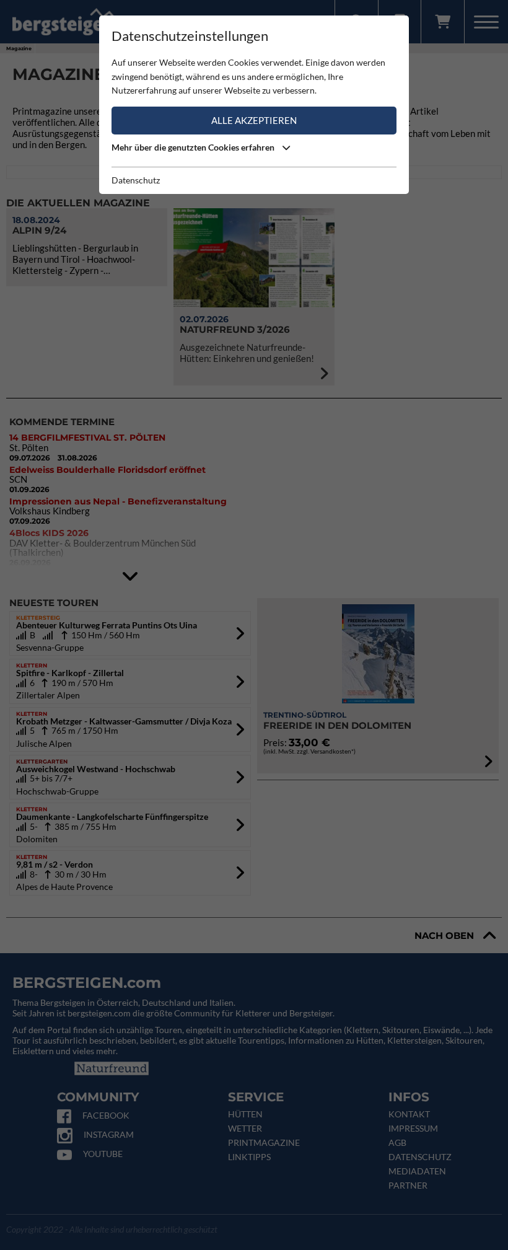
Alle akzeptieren (254, 120)
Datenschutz (136, 180)
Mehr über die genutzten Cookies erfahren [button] (194, 147)
